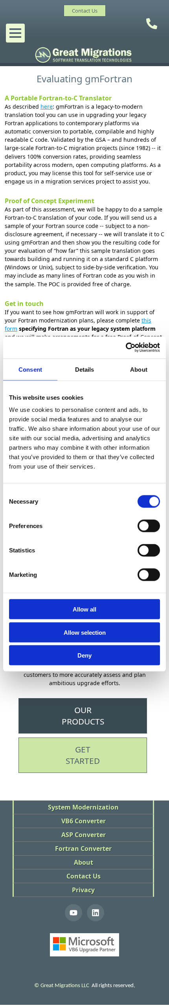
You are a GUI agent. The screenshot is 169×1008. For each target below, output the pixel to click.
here (46, 106)
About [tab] (138, 369)
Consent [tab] (30, 369)
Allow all (84, 609)
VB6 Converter (83, 821)
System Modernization (83, 807)
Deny (84, 655)
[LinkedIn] (95, 912)
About (83, 862)
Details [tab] (84, 369)
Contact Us (83, 876)
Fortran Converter (83, 848)
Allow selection (85, 632)
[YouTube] (73, 912)
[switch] (149, 526)
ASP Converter (83, 834)
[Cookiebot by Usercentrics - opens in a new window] (125, 348)
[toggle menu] (15, 33)
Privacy (83, 890)
